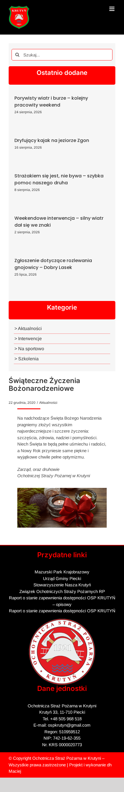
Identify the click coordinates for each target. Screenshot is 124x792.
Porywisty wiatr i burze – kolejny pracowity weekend (51, 101)
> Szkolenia (26, 358)
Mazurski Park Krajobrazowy (62, 571)
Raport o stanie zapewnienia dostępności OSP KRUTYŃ (62, 610)
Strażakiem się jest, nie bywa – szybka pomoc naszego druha (59, 179)
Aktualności (48, 403)
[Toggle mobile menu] (112, 9)
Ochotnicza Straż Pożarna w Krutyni (66, 758)
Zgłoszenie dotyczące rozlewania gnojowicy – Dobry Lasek (53, 264)
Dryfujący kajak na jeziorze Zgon (51, 140)
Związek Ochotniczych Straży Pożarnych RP (62, 591)
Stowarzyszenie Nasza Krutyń (62, 584)
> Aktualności (28, 328)
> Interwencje (28, 338)
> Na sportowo (29, 348)
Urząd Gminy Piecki (62, 578)
